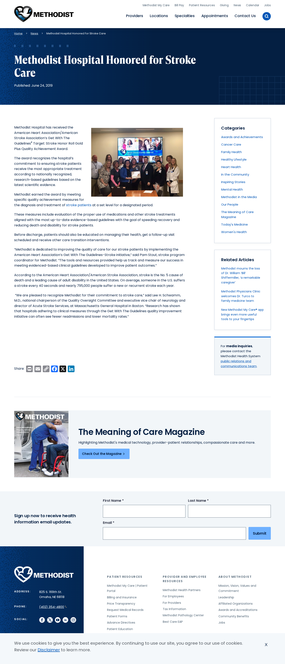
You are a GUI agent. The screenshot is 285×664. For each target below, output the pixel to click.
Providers (134, 15)
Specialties (185, 15)
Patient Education (120, 629)
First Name (121, 500)
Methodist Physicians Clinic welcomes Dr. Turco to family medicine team (240, 296)
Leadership (226, 597)
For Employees (173, 596)
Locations (159, 15)
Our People (229, 204)
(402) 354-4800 (51, 607)
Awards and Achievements (242, 137)
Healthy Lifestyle (234, 159)
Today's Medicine (234, 224)
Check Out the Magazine (102, 454)
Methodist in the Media (239, 197)
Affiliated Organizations (235, 604)
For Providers (172, 603)
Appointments (214, 15)
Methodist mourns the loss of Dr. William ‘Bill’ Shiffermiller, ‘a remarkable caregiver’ (240, 275)
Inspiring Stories (233, 182)
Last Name (206, 500)
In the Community (235, 174)
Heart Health (231, 167)
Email (116, 522)
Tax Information (174, 609)
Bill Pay (179, 5)
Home (18, 33)
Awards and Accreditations (237, 610)
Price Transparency (121, 604)
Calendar (252, 5)
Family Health (231, 152)
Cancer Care (231, 144)
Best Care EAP (173, 622)
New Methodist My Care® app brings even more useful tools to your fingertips (242, 314)
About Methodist (235, 577)
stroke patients (78, 205)
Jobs (267, 5)
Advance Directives (121, 622)
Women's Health (234, 232)
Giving (224, 5)
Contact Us (245, 15)
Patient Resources (202, 5)
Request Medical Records (125, 610)
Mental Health (232, 189)
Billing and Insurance (122, 597)
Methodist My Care (156, 5)
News (237, 5)
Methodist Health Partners (182, 590)
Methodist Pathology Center (183, 615)
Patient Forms (117, 616)
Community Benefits (233, 616)
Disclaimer (49, 650)
